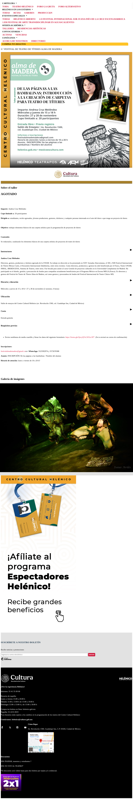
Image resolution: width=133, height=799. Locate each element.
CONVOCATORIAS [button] (11, 31)
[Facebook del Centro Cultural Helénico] (3, 727)
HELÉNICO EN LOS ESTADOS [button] (16, 9)
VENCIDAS (21, 35)
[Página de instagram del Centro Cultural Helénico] (18, 727)
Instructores (6, 251)
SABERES (29, 13)
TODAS (6, 19)
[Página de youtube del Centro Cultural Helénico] (25, 727)
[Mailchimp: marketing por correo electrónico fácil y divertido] (6, 660)
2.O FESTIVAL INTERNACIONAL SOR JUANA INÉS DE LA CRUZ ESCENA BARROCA (82, 19)
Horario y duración (9, 282)
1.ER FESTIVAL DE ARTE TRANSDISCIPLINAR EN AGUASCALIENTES (38, 22)
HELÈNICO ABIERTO (24, 19)
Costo (3, 311)
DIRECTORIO (38, 41)
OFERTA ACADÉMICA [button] (13, 25)
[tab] (66, 251)
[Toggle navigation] (131, 2)
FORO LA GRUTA (46, 6)
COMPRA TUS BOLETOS (14, 44)
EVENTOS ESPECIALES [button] (13, 16)
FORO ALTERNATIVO (69, 6)
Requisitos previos (9, 325)
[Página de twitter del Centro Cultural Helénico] (10, 727)
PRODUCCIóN (45, 13)
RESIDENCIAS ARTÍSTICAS (31, 28)
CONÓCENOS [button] (9, 38)
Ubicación (5, 296)
